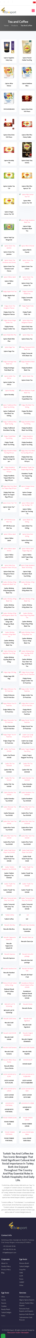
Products (14, 25)
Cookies (4, 1306)
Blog (2, 1273)
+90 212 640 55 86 (9, 1246)
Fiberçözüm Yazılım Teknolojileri (18, 1333)
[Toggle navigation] (33, 10)
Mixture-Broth (24, 1263)
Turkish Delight (24, 1266)
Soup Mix (22, 1270)
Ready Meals (5, 1309)
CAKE (21, 1273)
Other (21, 1285)
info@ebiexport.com (9, 1253)
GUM (21, 1276)
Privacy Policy (6, 1270)
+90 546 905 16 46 (9, 1249)
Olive (3, 1297)
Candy (3, 1300)
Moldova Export (24, 1297)
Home (6, 25)
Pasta (21, 1279)
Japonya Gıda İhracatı (26, 1314)
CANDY (21, 1282)
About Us (4, 1263)
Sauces (3, 1303)
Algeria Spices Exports (26, 1300)
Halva (3, 1316)
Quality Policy (6, 1266)
